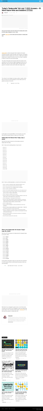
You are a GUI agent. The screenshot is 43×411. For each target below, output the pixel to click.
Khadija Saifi (6, 12)
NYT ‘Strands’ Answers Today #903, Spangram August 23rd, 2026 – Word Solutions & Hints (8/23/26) (21, 392)
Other (14, 12)
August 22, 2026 (8, 402)
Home (9, 408)
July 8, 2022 (10, 12)
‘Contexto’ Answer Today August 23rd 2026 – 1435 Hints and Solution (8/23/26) (8, 392)
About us (3, 408)
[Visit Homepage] (6, 1)
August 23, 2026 (8, 358)
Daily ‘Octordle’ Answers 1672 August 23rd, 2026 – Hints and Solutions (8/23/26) (7, 350)
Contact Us (6, 408)
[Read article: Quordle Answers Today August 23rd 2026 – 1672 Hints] (21, 365)
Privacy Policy (13, 408)
